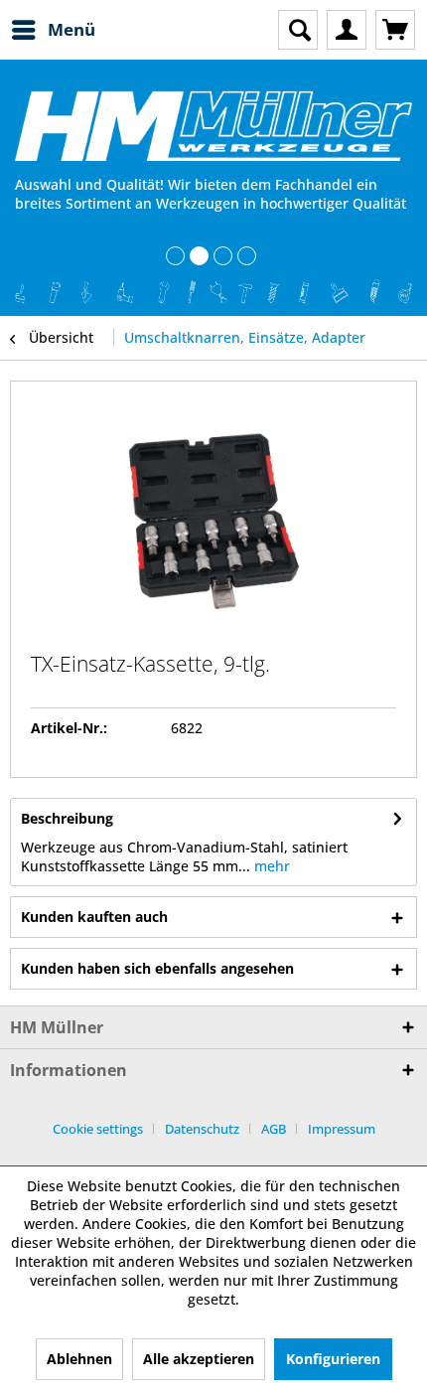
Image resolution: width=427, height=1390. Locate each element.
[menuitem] (52, 30)
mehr (270, 865)
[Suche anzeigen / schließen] (298, 30)
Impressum (341, 1129)
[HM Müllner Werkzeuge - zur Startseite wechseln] (213, 125)
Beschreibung (67, 818)
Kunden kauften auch (94, 916)
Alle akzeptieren (198, 1358)
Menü (71, 29)
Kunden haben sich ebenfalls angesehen (157, 968)
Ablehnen (79, 1358)
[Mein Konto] (346, 30)
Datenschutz (202, 1129)
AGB (273, 1129)
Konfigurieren (333, 1358)
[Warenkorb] (395, 30)
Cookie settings (98, 1129)
